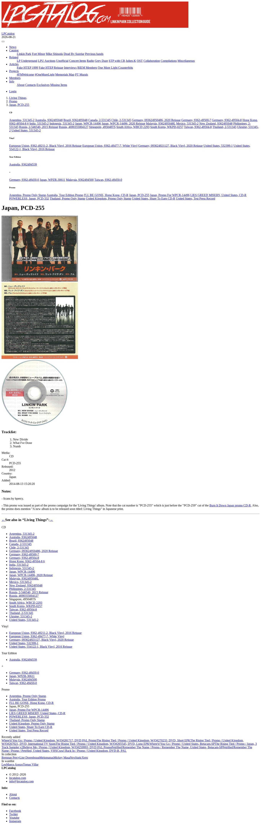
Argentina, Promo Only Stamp (27, 195)
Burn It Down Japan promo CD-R (230, 505)
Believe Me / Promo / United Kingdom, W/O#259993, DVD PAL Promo (67, 747)
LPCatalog (8, 33)
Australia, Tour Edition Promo (65, 195)
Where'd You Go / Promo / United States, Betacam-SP (182, 743)
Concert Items (77, 60)
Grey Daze (101, 60)
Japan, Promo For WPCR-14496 (170, 195)
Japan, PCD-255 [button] (19, 104)
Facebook (15, 810)
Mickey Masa (61, 757)
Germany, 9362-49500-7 (196, 120)
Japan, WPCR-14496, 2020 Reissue (123, 123)
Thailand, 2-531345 (224, 127)
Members (14, 78)
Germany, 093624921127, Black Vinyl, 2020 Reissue (170, 145)
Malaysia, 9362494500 (80, 179)
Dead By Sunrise (74, 53)
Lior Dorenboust (29, 757)
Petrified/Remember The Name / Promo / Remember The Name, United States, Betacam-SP (167, 747)
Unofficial (62, 60)
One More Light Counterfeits (115, 67)
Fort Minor (38, 53)
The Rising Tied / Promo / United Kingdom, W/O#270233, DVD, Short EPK (143, 740)
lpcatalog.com (17, 778)
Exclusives (42, 84)
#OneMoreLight (44, 74)
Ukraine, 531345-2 (20, 616)
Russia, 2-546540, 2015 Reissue (38, 127)
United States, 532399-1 (218, 145)
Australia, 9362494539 (23, 164)
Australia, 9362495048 (49, 120)
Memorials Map (64, 74)
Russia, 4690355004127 (73, 127)
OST (140, 60)
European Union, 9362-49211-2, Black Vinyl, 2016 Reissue (45, 145)
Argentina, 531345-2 (21, 120)
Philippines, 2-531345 (22, 588)
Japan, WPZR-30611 (52, 179)
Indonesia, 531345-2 (61, 123)
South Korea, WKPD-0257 (166, 127)
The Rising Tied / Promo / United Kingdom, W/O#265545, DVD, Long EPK (102, 743)
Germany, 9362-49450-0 (24, 179)
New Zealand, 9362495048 (216, 123)
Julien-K (131, 60)
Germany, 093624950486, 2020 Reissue (156, 120)
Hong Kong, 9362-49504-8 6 (27, 561)
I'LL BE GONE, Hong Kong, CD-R (106, 195)
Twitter (13, 814)
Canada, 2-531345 (99, 120)
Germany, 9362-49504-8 (227, 120)
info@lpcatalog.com (21, 781)
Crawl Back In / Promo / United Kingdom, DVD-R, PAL (91, 750)
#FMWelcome (25, 74)
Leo (4, 764)
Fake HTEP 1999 (27, 67)
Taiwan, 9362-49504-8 (198, 127)
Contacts (30, 84)
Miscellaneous (186, 60)
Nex (72, 757)
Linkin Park (24, 53)
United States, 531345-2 (26, 130)
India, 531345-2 (39, 123)
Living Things (17, 97)
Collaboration (151, 60)
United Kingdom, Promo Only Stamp (108, 198)
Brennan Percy (10, 757)
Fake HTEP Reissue (51, 67)
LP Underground (27, 60)
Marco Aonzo (14, 764)
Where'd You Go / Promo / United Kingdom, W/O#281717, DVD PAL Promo (49, 740)
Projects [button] (14, 71)
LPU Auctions (46, 60)
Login (12, 91)
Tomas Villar (30, 764)
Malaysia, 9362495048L (160, 123)
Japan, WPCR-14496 (88, 123)
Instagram (15, 821)
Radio (90, 60)
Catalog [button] (14, 50)
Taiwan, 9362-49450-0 (108, 179)
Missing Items (58, 84)
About (20, 84)
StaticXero (81, 757)
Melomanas (46, 757)
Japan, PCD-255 (139, 195)
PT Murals (81, 74)
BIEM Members (87, 67)
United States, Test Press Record (195, 198)
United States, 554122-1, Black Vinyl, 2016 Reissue (40, 646)
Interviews (70, 67)
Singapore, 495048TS (102, 127)
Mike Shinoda (54, 53)
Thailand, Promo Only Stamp (67, 198)
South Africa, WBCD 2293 (132, 127)
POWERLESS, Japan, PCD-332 (29, 198)
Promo (13, 101)
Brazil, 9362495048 (75, 120)
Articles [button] (14, 64)
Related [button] (13, 57)
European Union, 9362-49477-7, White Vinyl (109, 145)
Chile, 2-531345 (121, 120)
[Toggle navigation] (3, 41)
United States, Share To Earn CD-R (153, 198)
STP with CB (117, 60)
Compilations (169, 60)
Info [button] (11, 81)
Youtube (14, 817)
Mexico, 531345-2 (187, 123)
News (12, 47)
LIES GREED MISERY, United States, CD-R (218, 195)
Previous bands (94, 53)
